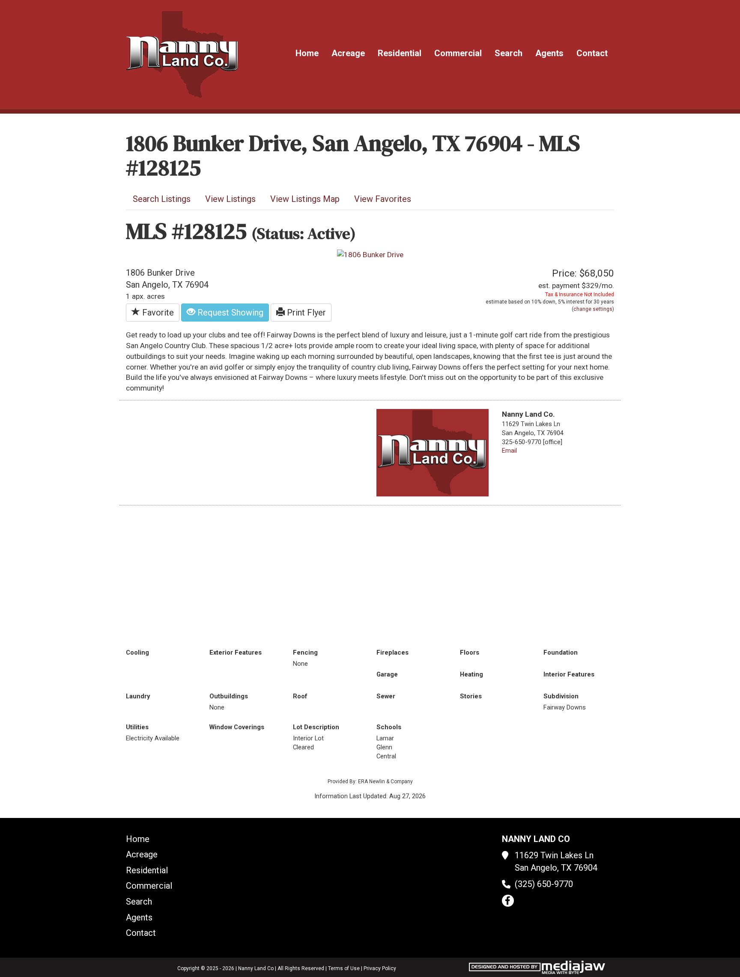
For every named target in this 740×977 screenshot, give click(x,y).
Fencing (305, 652)
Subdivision (561, 696)
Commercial (458, 53)
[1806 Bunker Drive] (370, 254)
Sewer (385, 696)
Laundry (138, 696)
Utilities (137, 727)
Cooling (137, 652)
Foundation (560, 652)
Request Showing (229, 312)
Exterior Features (235, 652)
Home (307, 53)
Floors (469, 652)
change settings (592, 309)
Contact (592, 53)
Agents (549, 53)
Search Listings (162, 199)
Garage (387, 674)
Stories (471, 696)
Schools (388, 727)
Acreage (348, 53)
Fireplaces (392, 652)
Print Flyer (305, 312)
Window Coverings (236, 727)
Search (508, 53)
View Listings (230, 199)
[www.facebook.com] (508, 901)
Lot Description (316, 727)
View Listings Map (305, 199)
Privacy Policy (380, 968)
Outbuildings (228, 696)
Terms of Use (344, 968)
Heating (471, 674)
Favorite (157, 312)
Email (509, 450)
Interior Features (568, 674)
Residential (399, 53)
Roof (300, 696)
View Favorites (382, 199)
